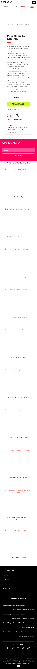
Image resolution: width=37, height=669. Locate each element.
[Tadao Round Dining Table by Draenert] (18, 368)
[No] (35, 663)
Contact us (6, 579)
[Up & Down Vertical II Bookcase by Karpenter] (18, 247)
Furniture (16, 109)
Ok (18, 666)
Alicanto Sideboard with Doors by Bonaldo (14, 631)
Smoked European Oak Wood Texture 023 (14, 614)
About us (6, 575)
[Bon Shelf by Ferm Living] (18, 528)
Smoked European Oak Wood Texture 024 (23, 609)
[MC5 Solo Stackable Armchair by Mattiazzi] (18, 207)
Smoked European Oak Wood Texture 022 (23, 618)
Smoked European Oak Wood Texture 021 (14, 623)
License (5, 593)
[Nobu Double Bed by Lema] (18, 167)
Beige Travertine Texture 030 (26, 636)
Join (32, 6)
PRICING (22, 6)
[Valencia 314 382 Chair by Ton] (18, 288)
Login (28, 6)
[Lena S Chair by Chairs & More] (18, 408)
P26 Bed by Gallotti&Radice (26, 627)
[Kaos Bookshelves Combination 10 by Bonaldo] (18, 488)
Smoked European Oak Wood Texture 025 (14, 605)
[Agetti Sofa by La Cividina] (18, 328)
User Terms (6, 584)
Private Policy (7, 588)
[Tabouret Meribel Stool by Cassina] (18, 448)
